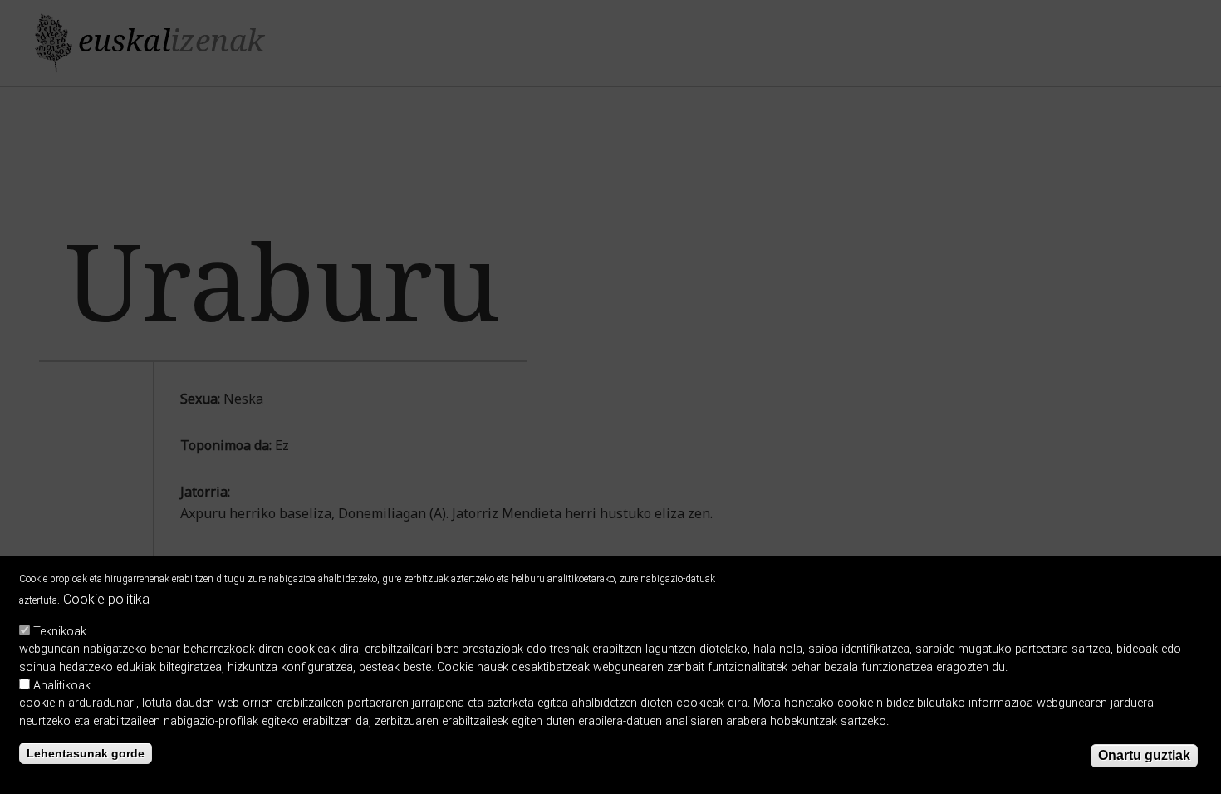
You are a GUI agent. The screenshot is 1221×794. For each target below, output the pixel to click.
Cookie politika (106, 599)
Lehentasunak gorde (86, 753)
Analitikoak (62, 686)
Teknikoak (59, 632)
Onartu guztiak (1144, 755)
